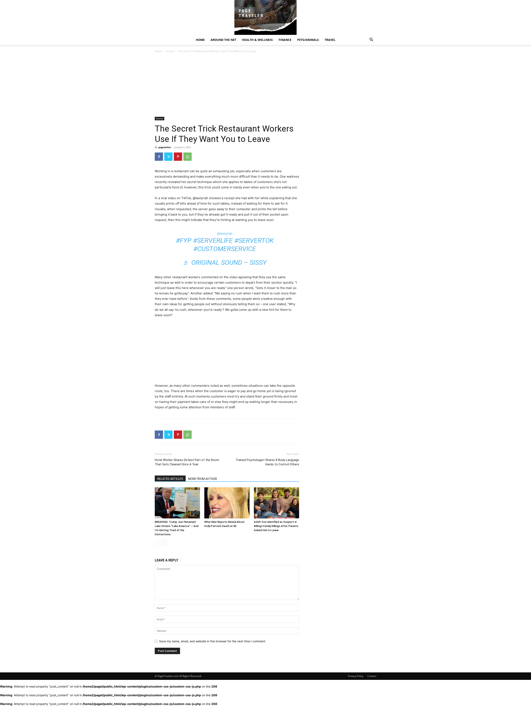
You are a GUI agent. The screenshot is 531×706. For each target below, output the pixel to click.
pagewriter (164, 147)
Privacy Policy (355, 676)
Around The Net (223, 40)
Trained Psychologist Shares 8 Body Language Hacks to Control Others (267, 462)
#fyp (183, 240)
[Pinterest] (178, 156)
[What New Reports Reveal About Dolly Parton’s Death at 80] (227, 502)
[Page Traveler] (265, 17)
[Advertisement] (227, 86)
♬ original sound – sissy (225, 262)
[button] (371, 40)
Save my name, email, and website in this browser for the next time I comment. (212, 641)
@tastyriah (225, 233)
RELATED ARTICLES (170, 478)
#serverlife (213, 240)
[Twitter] (168, 156)
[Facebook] (159, 156)
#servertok (254, 240)
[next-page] (164, 542)
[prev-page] (157, 542)
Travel (330, 40)
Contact (371, 676)
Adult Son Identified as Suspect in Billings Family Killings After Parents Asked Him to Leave (276, 526)
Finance (285, 40)
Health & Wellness (257, 40)
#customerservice (224, 249)
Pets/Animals (308, 40)
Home (200, 40)
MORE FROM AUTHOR (202, 478)
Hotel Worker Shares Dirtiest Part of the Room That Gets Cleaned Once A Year (187, 462)
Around (170, 51)
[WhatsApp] (187, 156)
